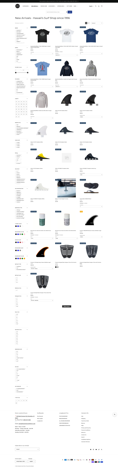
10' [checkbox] (18, 116)
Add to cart (42, 43)
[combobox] (57, 12)
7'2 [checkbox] (26, 109)
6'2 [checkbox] (18, 106)
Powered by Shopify (30, 466)
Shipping (83, 418)
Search (69, 12)
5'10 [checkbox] (21, 104)
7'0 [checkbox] (23, 109)
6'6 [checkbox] (26, 106)
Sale (82, 416)
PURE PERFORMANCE (64, 423)
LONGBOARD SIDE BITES (64, 425)
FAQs (82, 425)
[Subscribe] (37, 449)
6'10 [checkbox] (21, 109)
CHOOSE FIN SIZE (82, 115)
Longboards (40, 420)
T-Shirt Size (32, 52)
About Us (83, 432)
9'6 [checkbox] (26, 114)
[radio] (55, 267)
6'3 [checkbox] (21, 106)
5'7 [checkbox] (26, 101)
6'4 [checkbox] (23, 106)
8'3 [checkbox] (23, 111)
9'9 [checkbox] (16, 116)
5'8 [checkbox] (16, 104)
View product (66, 43)
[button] (26, 6)
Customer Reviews (85, 441)
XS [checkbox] (26, 400)
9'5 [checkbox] (23, 114)
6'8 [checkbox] (16, 109)
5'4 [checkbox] (18, 101)
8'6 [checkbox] (26, 111)
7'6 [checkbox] (18, 111)
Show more (67, 306)
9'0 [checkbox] (16, 114)
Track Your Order (85, 420)
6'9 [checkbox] (18, 109)
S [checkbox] (21, 400)
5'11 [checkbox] (23, 104)
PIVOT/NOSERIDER (63, 416)
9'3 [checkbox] (21, 114)
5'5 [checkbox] (21, 101)
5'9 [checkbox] (18, 104)
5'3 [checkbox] (16, 101)
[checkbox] (16, 226)
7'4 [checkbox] (16, 111)
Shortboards (40, 416)
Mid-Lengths (40, 418)
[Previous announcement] (15, 1)
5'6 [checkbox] (23, 101)
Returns (83, 423)
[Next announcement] (102, 1)
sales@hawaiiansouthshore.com (27, 423)
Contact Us (83, 434)
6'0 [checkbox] (26, 104)
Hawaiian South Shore (22, 466)
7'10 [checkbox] (21, 111)
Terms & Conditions (85, 430)
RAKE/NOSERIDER (63, 418)
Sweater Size (32, 116)
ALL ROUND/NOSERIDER (64, 420)
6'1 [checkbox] (16, 106)
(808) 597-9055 (27, 420)
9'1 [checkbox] (18, 114)
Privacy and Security (86, 427)
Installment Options (86, 439)
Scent (31, 236)
